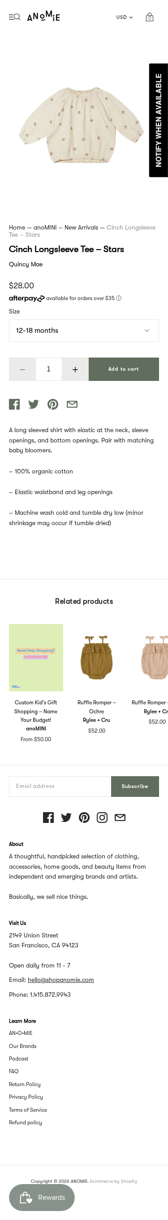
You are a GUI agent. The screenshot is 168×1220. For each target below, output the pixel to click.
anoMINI (36, 728)
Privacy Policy (26, 1097)
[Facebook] (48, 818)
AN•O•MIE (21, 1033)
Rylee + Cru (96, 720)
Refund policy (25, 1122)
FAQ (14, 1071)
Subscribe (135, 786)
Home (17, 227)
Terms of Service (28, 1110)
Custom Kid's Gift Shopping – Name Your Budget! (35, 711)
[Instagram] (102, 818)
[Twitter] (66, 818)
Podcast (18, 1059)
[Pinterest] (84, 818)
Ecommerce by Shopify (113, 1181)
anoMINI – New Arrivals (66, 227)
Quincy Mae (26, 264)
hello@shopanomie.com (61, 979)
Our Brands (22, 1046)
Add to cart (123, 369)
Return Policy (25, 1084)
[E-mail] (120, 818)
